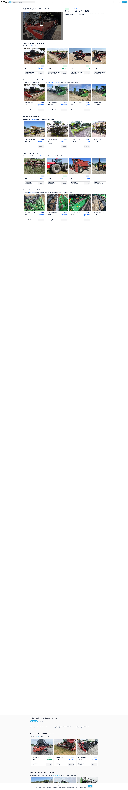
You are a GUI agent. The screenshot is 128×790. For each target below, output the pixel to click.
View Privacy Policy (82, 787)
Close (90, 786)
